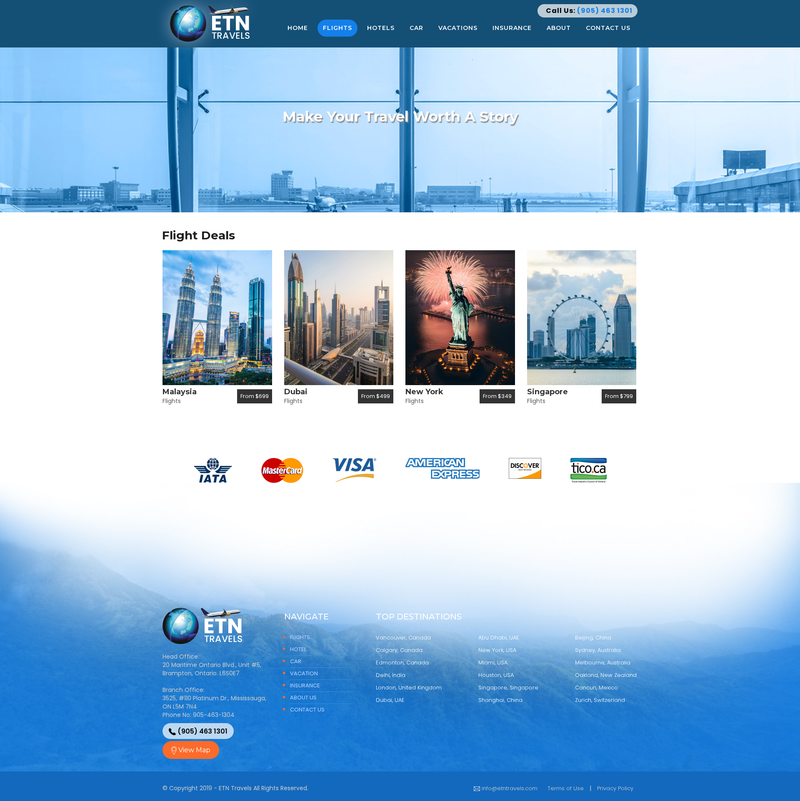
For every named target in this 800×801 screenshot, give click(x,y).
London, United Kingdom (409, 688)
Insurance (512, 28)
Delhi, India (390, 675)
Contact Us (608, 28)
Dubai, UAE (390, 700)
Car (416, 28)
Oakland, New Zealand (606, 675)
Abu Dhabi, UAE (498, 638)
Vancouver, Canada (403, 638)
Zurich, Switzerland (600, 700)
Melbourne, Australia (602, 663)
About (559, 28)
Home (298, 28)
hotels (381, 28)
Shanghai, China (500, 700)
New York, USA (497, 650)
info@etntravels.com (509, 788)
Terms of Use (566, 788)
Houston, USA (496, 675)
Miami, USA (493, 663)
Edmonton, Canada (402, 663)
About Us (303, 697)
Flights (337, 28)
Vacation (304, 673)
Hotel (298, 649)
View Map (193, 750)
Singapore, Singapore (508, 688)
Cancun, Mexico (596, 688)
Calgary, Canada (399, 650)
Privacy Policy (615, 788)
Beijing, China (593, 638)
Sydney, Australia (598, 650)
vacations (458, 28)
